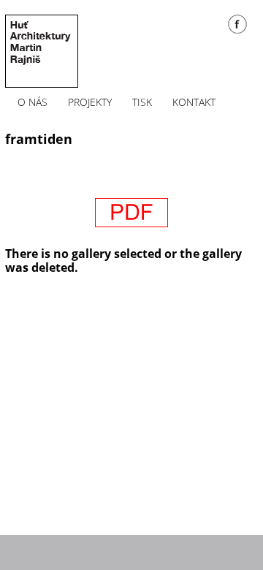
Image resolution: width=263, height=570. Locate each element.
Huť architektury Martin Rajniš (41, 51)
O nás (32, 102)
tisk (142, 102)
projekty (90, 102)
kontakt (194, 102)
